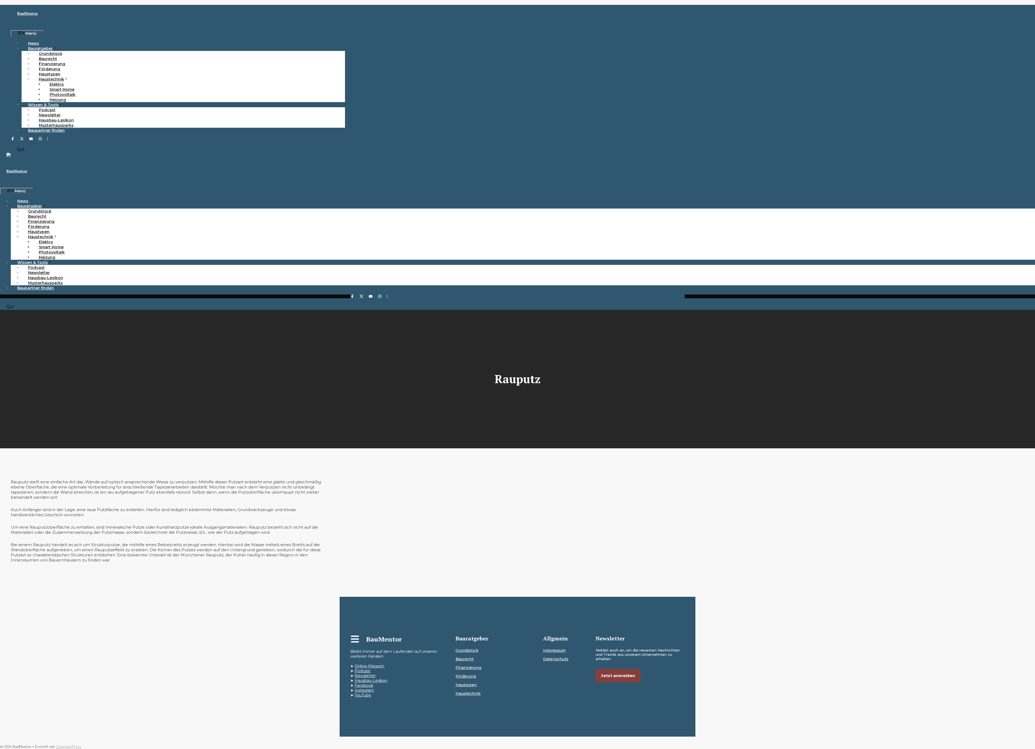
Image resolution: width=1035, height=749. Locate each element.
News (33, 43)
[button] (21, 150)
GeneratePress (68, 746)
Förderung (466, 676)
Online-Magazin (369, 666)
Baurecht (465, 659)
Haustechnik (468, 693)
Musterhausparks (56, 125)
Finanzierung (468, 667)
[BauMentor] (19, 155)
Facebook (364, 685)
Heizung (58, 99)
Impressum (554, 650)
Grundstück (467, 650)
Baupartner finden (46, 130)
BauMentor (27, 13)
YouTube (363, 695)
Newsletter (365, 675)
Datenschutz (555, 659)
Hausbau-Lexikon (371, 680)
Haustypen (466, 684)
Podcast (362, 670)
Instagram (364, 690)
